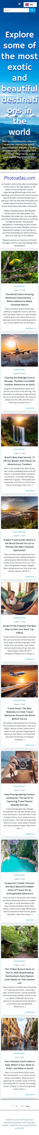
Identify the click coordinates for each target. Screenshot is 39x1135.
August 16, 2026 (19, 453)
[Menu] (19, 4)
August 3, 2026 (19, 790)
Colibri (21, 1128)
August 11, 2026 (19, 622)
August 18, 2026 (19, 373)
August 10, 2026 (19, 704)
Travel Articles (19, 286)
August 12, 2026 (19, 536)
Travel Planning (19, 532)
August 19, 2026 (19, 290)
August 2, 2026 (19, 879)
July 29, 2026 (19, 1057)
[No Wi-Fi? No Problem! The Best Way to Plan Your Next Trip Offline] (19, 598)
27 (22, 1106)
